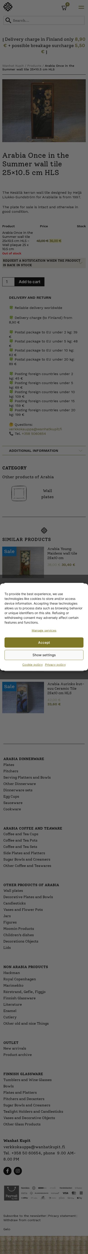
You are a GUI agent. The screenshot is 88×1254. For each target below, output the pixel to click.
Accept (44, 642)
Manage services (44, 630)
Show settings (44, 655)
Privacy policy (55, 664)
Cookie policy (32, 664)
